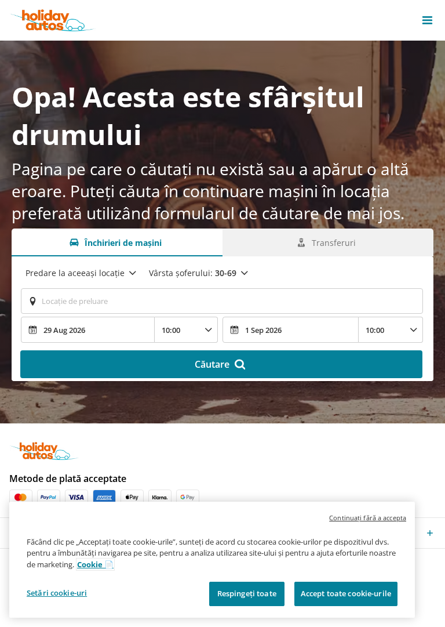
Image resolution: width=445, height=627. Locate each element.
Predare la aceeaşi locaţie (75, 272)
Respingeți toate (246, 593)
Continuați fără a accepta (367, 517)
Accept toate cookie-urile (346, 593)
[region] (212, 560)
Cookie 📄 (95, 564)
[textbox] (222, 301)
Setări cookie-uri (57, 593)
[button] (427, 20)
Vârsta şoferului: (192, 272)
